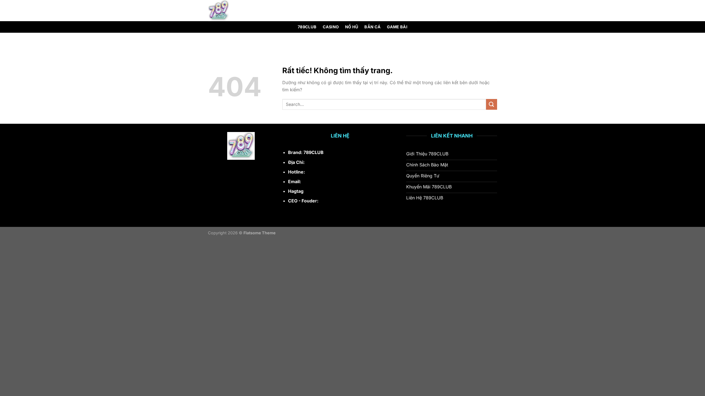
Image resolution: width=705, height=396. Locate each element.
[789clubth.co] (236, 10)
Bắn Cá (372, 26)
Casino (331, 26)
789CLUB (307, 26)
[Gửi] (491, 104)
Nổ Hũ (351, 26)
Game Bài (397, 26)
